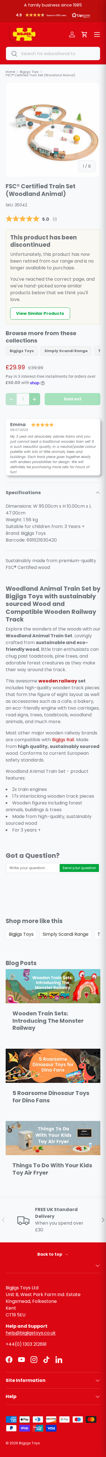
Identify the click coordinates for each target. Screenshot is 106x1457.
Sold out (72, 399)
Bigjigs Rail (63, 739)
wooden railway (57, 681)
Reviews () (31, 219)
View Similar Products (40, 313)
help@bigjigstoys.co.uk (31, 1333)
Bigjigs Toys (22, 351)
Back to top (50, 1254)
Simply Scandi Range (66, 351)
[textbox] (33, 868)
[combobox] (53, 53)
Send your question (79, 867)
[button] (53, 16)
